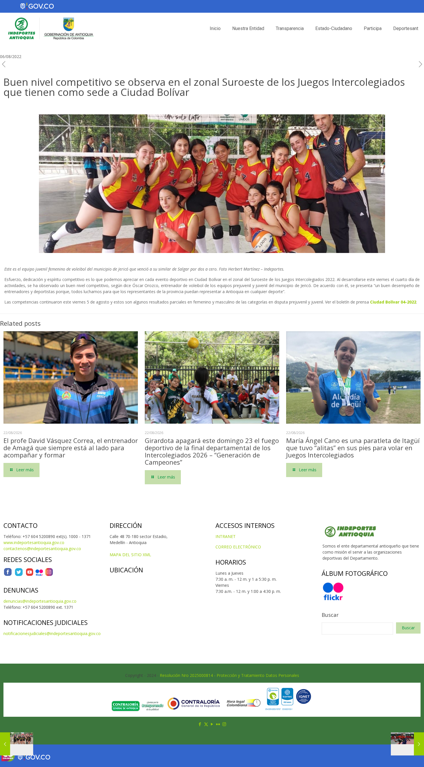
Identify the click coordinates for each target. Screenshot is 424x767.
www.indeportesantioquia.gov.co (33, 542)
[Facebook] (7, 575)
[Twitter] (18, 575)
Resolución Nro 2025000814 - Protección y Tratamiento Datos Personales (229, 675)
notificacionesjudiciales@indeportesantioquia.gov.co (52, 633)
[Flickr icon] (218, 724)
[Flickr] (39, 575)
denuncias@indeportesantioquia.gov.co (39, 601)
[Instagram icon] (224, 724)
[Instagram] (49, 575)
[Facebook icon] (200, 724)
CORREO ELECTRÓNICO (238, 547)
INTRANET (225, 536)
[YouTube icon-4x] (29, 575)
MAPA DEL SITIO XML (130, 554)
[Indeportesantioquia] (50, 28)
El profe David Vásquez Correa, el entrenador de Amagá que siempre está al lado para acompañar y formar (70, 447)
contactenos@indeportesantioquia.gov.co (42, 548)
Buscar (330, 615)
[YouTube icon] (212, 724)
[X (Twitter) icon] (206, 724)
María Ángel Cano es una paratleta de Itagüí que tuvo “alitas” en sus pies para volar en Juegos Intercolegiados (353, 447)
